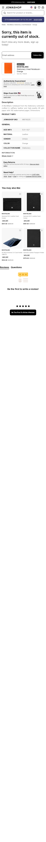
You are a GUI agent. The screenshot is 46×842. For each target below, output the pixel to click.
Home (3, 24)
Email (9, 176)
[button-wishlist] (39, 7)
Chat (14, 176)
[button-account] (35, 7)
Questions (16, 267)
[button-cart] (43, 7)
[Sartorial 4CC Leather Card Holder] (41, 194)
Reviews (4, 267)
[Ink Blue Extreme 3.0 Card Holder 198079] (20, 230)
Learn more (7, 97)
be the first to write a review (23, 312)
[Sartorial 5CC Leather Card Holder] (20, 194)
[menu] (3, 7)
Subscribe (37, 55)
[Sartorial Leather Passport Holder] (41, 230)
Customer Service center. (33, 176)
